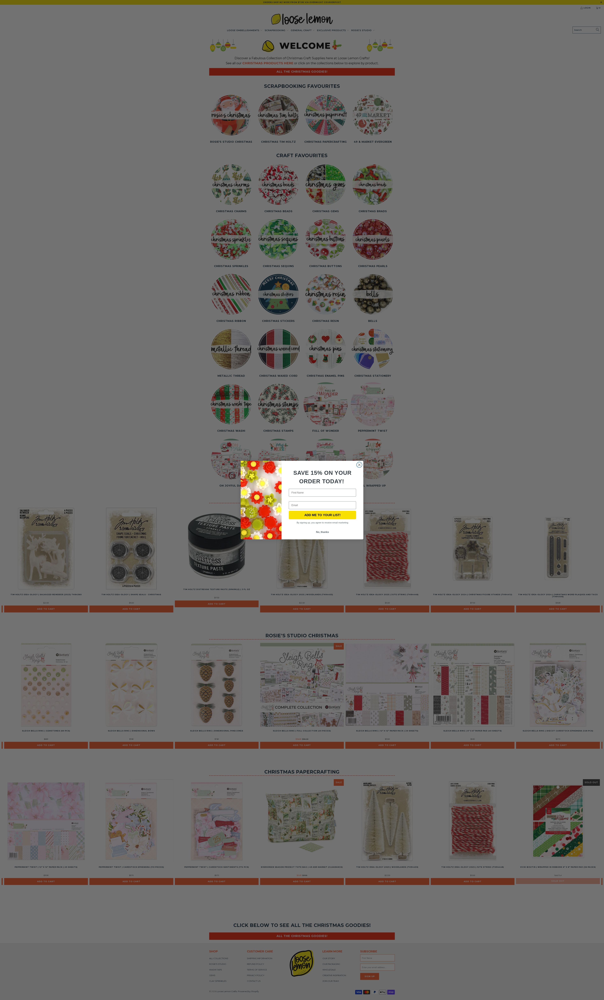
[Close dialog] (359, 465)
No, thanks (322, 532)
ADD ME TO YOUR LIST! (322, 515)
